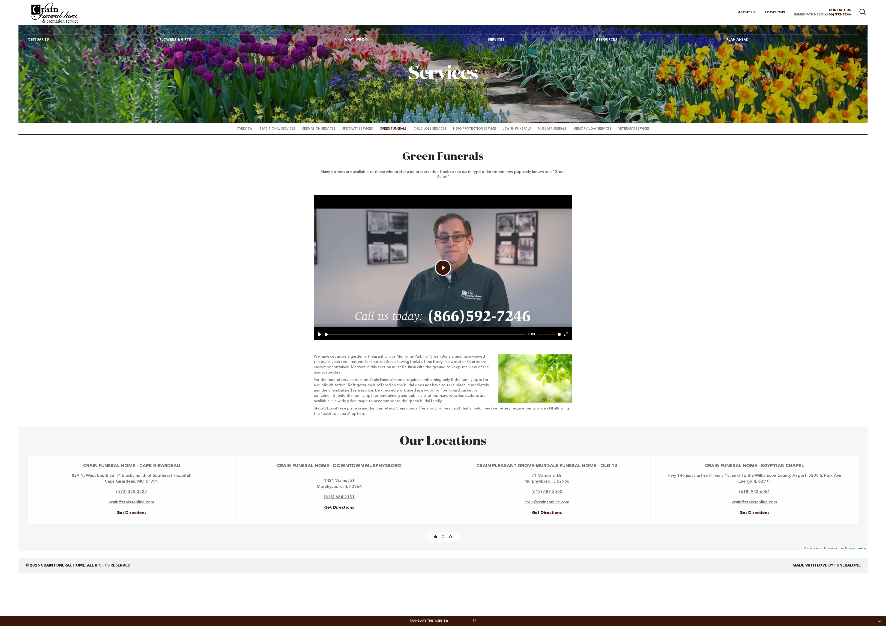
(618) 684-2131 (339, 497)
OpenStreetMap (856, 548)
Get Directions (132, 513)
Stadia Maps (814, 548)
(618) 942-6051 (754, 492)
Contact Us (840, 10)
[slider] (425, 334)
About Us (747, 12)
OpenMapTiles (835, 548)
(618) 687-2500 (546, 492)
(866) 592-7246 (838, 14)
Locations (775, 12)
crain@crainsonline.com (131, 502)
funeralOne (847, 565)
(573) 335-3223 (131, 492)
